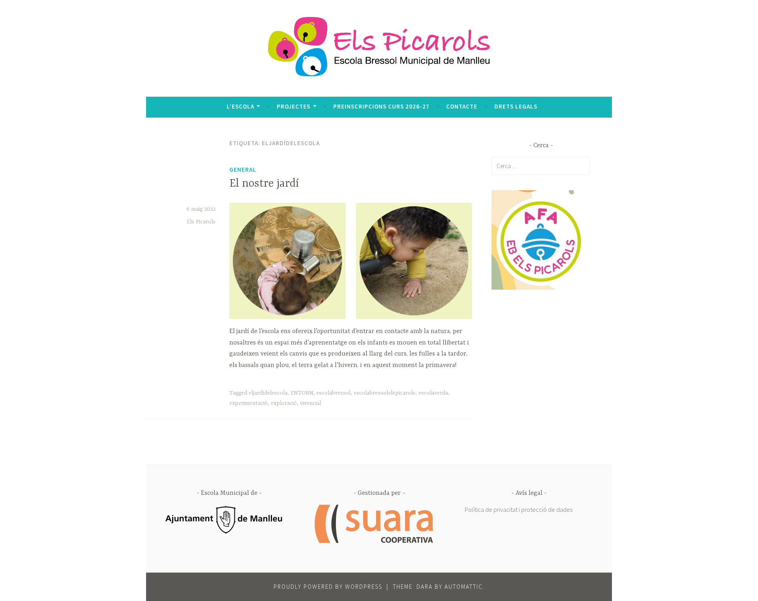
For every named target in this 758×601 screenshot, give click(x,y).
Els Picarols (201, 222)
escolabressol (333, 393)
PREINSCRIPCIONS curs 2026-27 (381, 106)
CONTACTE (461, 106)
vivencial (310, 403)
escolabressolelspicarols (384, 393)
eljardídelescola (268, 393)
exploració (284, 403)
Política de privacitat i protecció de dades (518, 509)
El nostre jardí (264, 184)
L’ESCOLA (240, 106)
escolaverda (433, 393)
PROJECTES (293, 106)
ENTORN (302, 393)
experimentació (248, 403)
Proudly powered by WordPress (328, 586)
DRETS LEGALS (515, 106)
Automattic (464, 586)
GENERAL (242, 169)
